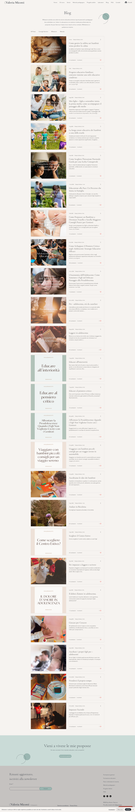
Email (10, 784)
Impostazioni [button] (112, 809)
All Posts (33, 31)
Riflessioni (54, 31)
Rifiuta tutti (120, 809)
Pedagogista (34, 805)
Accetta (128, 809)
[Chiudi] (133, 809)
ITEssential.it (118, 805)
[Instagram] (107, 796)
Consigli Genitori (43, 31)
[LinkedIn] (110, 796)
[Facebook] (104, 796)
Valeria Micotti (15, 2)
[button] (69, 2)
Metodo (62, 31)
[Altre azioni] (101, 39)
